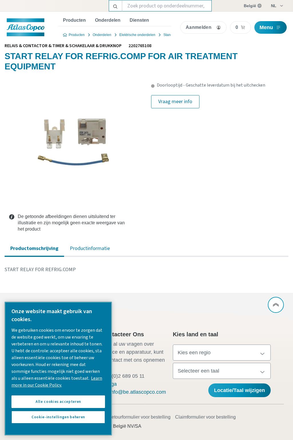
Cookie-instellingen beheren (58, 417)
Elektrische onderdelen (137, 35)
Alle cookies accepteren (58, 401)
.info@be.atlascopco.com (137, 392)
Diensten (139, 20)
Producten (74, 20)
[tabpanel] (146, 269)
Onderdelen (107, 20)
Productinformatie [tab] (90, 248)
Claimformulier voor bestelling (205, 417)
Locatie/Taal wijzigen (239, 390)
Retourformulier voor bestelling (139, 417)
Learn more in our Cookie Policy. (56, 381)
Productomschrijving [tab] (34, 248)
